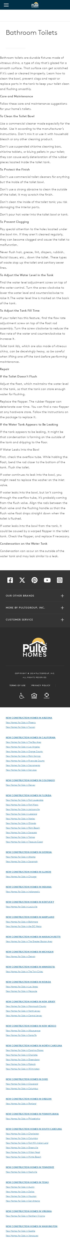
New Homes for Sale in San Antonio (23, 1200)
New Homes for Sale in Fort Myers (22, 804)
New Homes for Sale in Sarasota (21, 832)
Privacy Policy (41, 685)
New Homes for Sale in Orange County (24, 751)
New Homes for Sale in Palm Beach (23, 827)
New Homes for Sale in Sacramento (23, 765)
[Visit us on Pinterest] (35, 581)
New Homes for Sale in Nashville (21, 1171)
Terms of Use (18, 685)
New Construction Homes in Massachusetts (33, 936)
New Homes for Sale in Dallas (20, 1191)
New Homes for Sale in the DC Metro (23, 926)
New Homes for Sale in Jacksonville (23, 809)
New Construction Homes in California (31, 737)
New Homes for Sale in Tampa (20, 837)
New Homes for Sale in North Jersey (23, 1010)
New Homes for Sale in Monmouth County (26, 1006)
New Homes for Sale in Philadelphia (23, 1118)
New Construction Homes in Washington (32, 1226)
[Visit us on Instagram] (59, 581)
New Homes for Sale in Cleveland (22, 1083)
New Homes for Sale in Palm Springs (23, 756)
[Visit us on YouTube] (47, 581)
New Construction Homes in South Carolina (34, 1128)
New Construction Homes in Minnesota (30, 966)
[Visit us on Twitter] (22, 581)
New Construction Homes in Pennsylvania (32, 1113)
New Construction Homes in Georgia (29, 852)
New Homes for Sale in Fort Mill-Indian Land (27, 1143)
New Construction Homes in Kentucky (30, 901)
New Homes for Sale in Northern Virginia (25, 1215)
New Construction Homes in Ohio (27, 1079)
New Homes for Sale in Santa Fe (21, 1035)
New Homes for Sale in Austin (20, 1187)
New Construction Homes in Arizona (29, 717)
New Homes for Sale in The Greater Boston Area (29, 941)
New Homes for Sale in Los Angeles (23, 746)
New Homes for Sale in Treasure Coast (24, 841)
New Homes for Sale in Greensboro (22, 1059)
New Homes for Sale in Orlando (21, 823)
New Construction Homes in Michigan (29, 951)
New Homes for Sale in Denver (20, 785)
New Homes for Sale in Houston (21, 1196)
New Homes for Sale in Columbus (22, 1088)
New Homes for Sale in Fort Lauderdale (24, 800)
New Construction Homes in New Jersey (30, 1001)
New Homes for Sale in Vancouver (22, 1235)
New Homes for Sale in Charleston (22, 1133)
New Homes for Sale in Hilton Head (23, 1152)
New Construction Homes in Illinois (28, 871)
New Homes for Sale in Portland (21, 1103)
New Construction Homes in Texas (27, 1182)
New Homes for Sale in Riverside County (25, 760)
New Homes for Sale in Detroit (20, 956)
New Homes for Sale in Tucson (20, 727)
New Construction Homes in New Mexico (31, 1025)
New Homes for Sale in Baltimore (22, 921)
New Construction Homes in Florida (29, 795)
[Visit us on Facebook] (10, 581)
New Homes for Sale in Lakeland (21, 814)
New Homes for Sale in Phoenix (21, 722)
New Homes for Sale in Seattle (20, 1231)
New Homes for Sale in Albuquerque (23, 1030)
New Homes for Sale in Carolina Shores (25, 1050)
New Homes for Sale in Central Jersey (24, 1015)
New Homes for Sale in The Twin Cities (24, 971)
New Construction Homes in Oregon (29, 1098)
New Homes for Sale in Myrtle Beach (23, 1156)
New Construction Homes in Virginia (29, 1211)
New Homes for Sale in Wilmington (22, 1068)
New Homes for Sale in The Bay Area (23, 742)
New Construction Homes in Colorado (30, 780)
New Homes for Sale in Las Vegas (22, 986)
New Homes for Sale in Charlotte (22, 1054)
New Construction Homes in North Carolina (34, 1045)
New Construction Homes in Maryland (30, 916)
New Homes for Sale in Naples (20, 818)
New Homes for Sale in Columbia (22, 1138)
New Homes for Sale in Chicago (21, 876)
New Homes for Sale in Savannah (22, 861)
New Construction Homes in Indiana (29, 886)
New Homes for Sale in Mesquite (21, 991)
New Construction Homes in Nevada (28, 981)
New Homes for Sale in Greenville (22, 1147)
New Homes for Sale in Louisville (21, 906)
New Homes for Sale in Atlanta (20, 856)
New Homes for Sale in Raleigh (21, 1064)
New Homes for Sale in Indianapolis (23, 891)
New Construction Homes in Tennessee (30, 1167)
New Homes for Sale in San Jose (21, 770)
